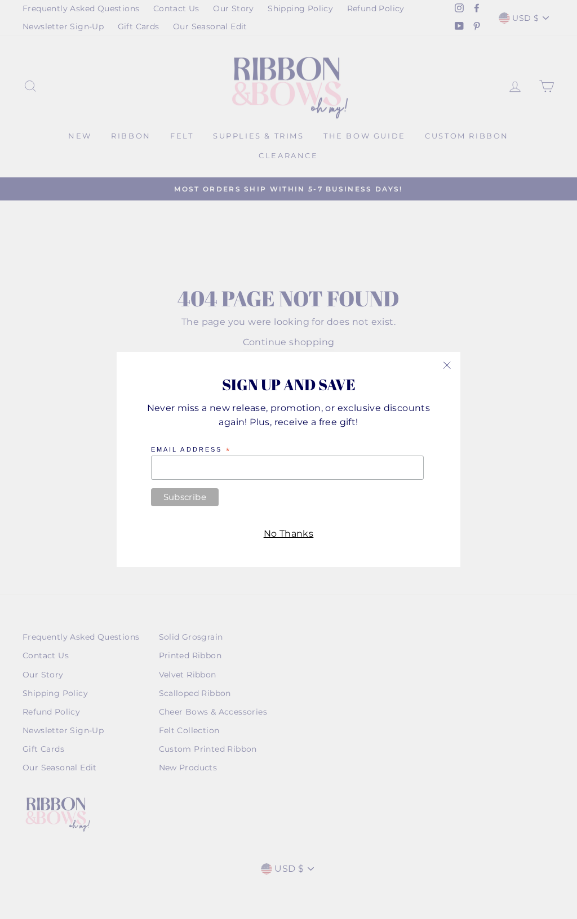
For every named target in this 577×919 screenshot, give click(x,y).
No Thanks (289, 533)
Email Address (191, 450)
